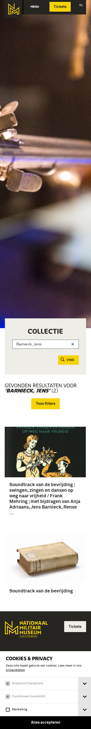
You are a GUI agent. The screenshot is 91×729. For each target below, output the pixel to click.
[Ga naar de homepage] (13, 9)
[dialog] (45, 690)
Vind (70, 360)
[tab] (84, 683)
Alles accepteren (45, 722)
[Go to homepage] (26, 631)
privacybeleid (15, 670)
